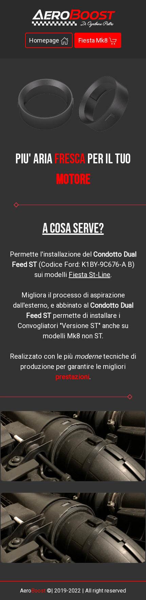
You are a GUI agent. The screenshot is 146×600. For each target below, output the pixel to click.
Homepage (44, 40)
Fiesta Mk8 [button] (93, 40)
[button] (73, 446)
